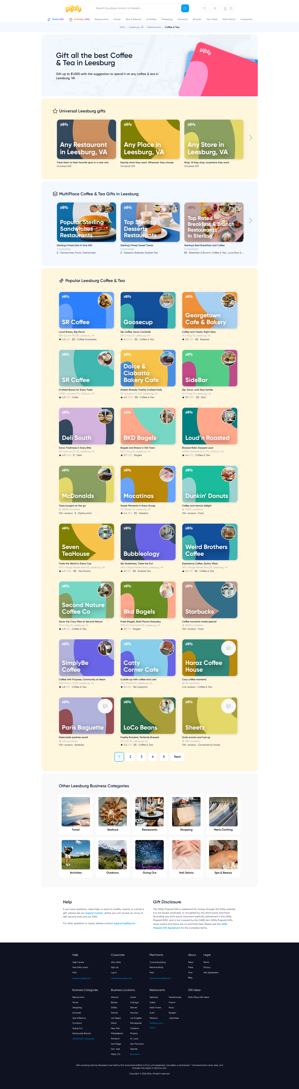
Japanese (174, 1018)
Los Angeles (136, 1018)
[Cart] (215, 8)
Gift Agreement (211, 972)
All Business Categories (83, 1038)
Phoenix (134, 1033)
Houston (134, 1013)
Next (177, 757)
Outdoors (112, 872)
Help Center (78, 962)
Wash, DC (116, 1054)
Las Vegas (116, 1018)
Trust (190, 972)
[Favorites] (204, 8)
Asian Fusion (155, 1007)
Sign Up (115, 967)
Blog (190, 977)
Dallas (114, 1007)
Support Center (94, 913)
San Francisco (137, 1044)
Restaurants (149, 829)
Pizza (171, 1007)
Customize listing (158, 962)
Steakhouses (175, 997)
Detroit (114, 1013)
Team (190, 962)
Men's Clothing (223, 829)
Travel (76, 829)
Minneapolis (136, 1023)
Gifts (122, 27)
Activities (76, 872)
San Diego (116, 1044)
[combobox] (141, 8)
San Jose (115, 1049)
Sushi (152, 1013)
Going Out (149, 872)
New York (115, 1028)
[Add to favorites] (115, 120)
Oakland (134, 1028)
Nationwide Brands (81, 1033)
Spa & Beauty (223, 872)
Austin (133, 997)
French (172, 1002)
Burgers (172, 1013)
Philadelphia (117, 1033)
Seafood (112, 829)
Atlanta (115, 997)
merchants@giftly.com (160, 978)
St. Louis (134, 1038)
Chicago (134, 1002)
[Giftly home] (73, 8)
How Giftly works (80, 967)
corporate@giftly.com (121, 978)
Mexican (154, 1018)
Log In (114, 972)
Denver (133, 1007)
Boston (114, 1002)
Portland (115, 1038)
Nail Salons (186, 872)
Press (190, 967)
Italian (153, 1002)
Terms (206, 962)
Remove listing (156, 967)
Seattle (133, 1049)
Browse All (135, 1054)
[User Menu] (228, 8)
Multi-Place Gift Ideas (198, 997)
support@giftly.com (125, 923)
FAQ (74, 972)
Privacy (207, 967)
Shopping (186, 829)
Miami (114, 1023)
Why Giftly (116, 962)
